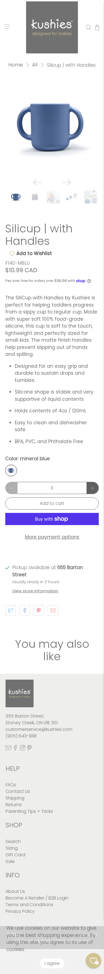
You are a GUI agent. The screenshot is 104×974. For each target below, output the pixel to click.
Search (13, 841)
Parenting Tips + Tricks (29, 811)
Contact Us (18, 791)
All (34, 65)
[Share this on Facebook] (24, 610)
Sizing (12, 848)
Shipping (15, 798)
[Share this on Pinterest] (39, 610)
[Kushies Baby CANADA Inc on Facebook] (15, 749)
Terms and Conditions (29, 904)
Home (15, 65)
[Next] (66, 182)
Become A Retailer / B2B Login (37, 898)
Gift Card (15, 855)
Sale (10, 861)
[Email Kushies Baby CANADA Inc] (8, 749)
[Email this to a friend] (53, 610)
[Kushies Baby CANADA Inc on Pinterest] (29, 749)
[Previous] (37, 182)
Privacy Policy (20, 911)
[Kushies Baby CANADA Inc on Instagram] (22, 749)
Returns (14, 804)
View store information (35, 591)
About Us (15, 891)
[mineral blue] (11, 470)
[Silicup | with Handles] (51, 127)
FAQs (11, 785)
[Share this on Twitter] (10, 610)
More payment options (52, 537)
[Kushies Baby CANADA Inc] (52, 27)
